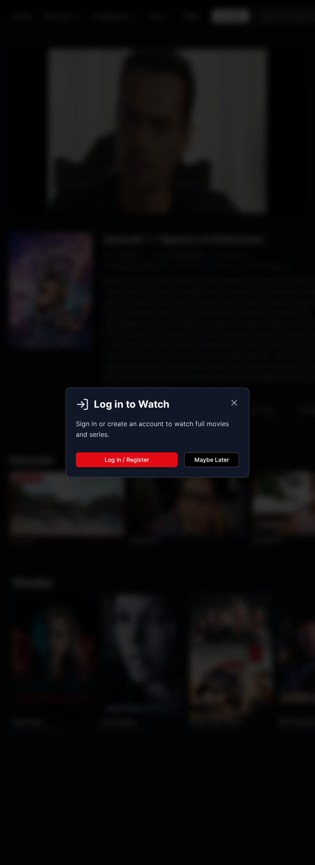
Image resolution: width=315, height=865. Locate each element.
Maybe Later (211, 459)
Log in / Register (127, 459)
